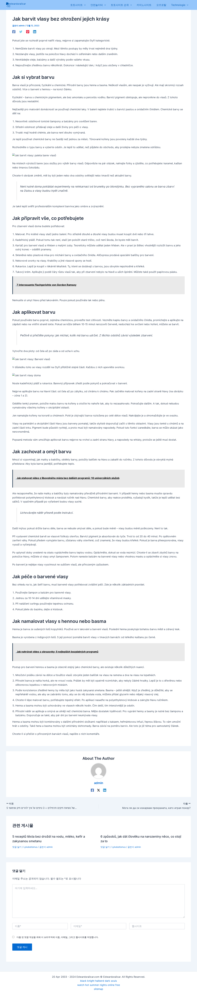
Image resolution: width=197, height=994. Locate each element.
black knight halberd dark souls (98, 980)
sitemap (98, 988)
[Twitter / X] (98, 790)
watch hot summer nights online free (98, 984)
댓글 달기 (17, 847)
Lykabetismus (30, 847)
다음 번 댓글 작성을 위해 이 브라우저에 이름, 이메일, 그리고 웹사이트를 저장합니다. (57, 937)
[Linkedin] (34, 31)
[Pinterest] (27, 31)
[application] (84, 5)
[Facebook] (13, 31)
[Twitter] (20, 31)
